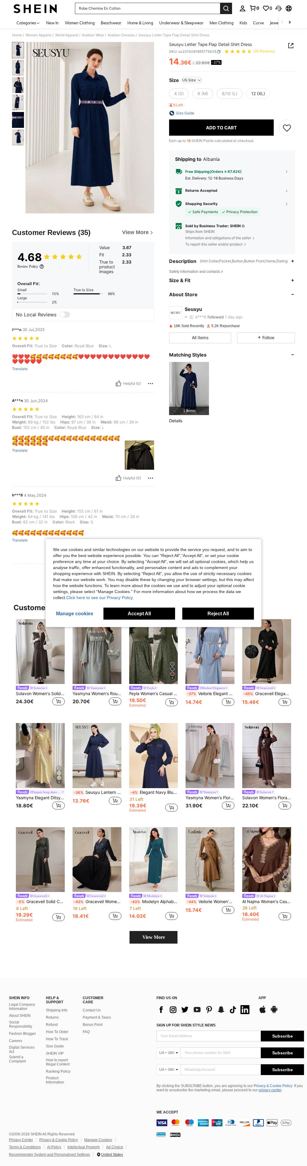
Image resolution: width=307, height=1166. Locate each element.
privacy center (270, 1090)
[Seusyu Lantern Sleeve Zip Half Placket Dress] (97, 755)
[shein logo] (35, 8)
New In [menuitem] (52, 22)
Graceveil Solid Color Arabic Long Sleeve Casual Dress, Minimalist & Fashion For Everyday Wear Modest (41, 901)
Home (17, 35)
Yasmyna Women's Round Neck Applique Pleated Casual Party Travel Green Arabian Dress (97, 693)
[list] (204, 1009)
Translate (20, 369)
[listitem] (189, 388)
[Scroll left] (282, 23)
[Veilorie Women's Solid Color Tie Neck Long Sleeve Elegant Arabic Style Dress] (210, 859)
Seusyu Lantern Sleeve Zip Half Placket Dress (97, 792)
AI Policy (54, 1147)
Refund (52, 1025)
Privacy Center (21, 1140)
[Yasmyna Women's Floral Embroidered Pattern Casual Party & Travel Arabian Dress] (210, 755)
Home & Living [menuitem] (140, 22)
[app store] (262, 1012)
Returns (52, 1017)
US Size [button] (189, 80)
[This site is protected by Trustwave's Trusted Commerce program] (160, 1134)
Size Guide (55, 1046)
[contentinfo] (230, 1122)
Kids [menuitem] (243, 22)
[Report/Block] (150, 383)
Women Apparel (38, 35)
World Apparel (66, 35)
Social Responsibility (20, 1024)
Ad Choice (114, 1147)
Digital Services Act (21, 1049)
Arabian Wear (93, 35)
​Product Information (55, 1080)
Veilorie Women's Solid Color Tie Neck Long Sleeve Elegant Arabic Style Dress (210, 901)
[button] (278, 8)
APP (262, 998)
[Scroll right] (290, 23)
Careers (15, 1041)
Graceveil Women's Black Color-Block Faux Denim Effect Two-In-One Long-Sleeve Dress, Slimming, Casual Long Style (97, 901)
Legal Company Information (22, 1006)
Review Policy (27, 266)
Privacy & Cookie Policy (273, 1086)
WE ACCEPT (167, 1112)
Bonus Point (93, 1025)
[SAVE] (287, 127)
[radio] (179, 94)
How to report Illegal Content (58, 1062)
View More (153, 937)
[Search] (226, 8)
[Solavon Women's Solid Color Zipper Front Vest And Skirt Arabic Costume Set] (40, 651)
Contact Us (92, 1010)
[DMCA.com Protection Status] (175, 1134)
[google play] (274, 1012)
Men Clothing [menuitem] (222, 22)
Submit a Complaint (17, 1059)
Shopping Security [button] (201, 204)
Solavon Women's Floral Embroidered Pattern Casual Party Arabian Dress (266, 797)
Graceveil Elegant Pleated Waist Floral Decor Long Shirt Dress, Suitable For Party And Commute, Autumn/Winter (267, 693)
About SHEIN (20, 1016)
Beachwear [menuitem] (111, 22)
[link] (254, 8)
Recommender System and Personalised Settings (49, 1154)
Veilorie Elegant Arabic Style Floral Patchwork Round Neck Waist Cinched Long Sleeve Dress (210, 693)
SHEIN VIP (55, 1053)
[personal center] (242, 8)
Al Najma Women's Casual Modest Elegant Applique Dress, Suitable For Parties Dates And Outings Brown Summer (266, 901)
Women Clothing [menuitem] (80, 22)
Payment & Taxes (97, 1017)
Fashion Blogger (22, 1034)
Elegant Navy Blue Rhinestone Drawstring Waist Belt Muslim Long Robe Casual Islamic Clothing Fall (154, 792)
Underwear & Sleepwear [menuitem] (181, 22)
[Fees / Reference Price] (193, 63)
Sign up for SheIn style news (186, 1025)
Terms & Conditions (25, 1147)
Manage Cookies (98, 1140)
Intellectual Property (83, 1147)
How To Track (57, 1039)
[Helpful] (118, 383)
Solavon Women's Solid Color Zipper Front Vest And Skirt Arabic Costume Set (40, 693)
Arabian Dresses (121, 35)
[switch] (64, 315)
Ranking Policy (58, 1071)
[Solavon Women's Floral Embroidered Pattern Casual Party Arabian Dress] (266, 755)
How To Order (57, 1032)
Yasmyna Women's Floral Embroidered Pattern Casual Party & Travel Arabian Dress (210, 797)
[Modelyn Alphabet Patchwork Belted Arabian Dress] (153, 859)
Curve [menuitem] (258, 22)
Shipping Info (56, 1010)
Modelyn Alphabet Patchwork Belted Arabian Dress (154, 901)
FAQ (86, 1032)
